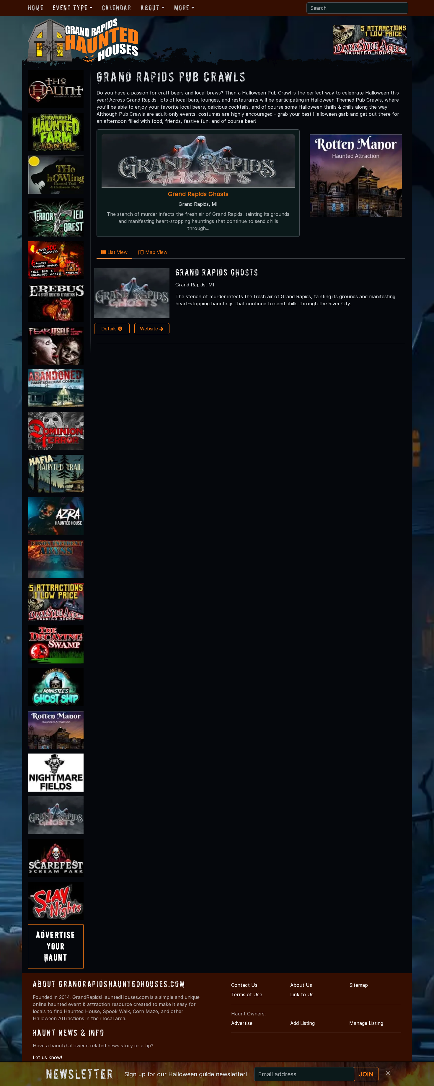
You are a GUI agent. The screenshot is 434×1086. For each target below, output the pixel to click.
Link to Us (302, 994)
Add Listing (302, 1023)
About (150, 8)
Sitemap (358, 985)
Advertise (241, 1023)
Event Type (70, 8)
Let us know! (47, 1057)
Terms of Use (246, 994)
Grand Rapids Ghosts (198, 194)
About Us (301, 985)
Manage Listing (366, 1023)
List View (117, 252)
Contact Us (244, 985)
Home (35, 8)
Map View (155, 252)
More (182, 8)
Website (149, 329)
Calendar (116, 8)
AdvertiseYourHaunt (56, 946)
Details (109, 329)
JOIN (366, 1074)
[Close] (387, 1073)
